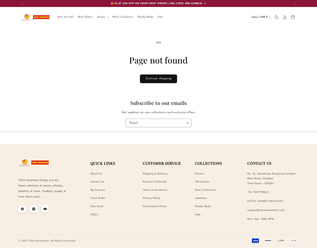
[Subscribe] (187, 123)
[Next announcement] (295, 3)
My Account (97, 189)
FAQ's (94, 214)
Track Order (98, 197)
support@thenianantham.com (266, 210)
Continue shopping (158, 78)
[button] (102, 17)
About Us (96, 173)
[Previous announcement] (22, 3)
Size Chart (97, 206)
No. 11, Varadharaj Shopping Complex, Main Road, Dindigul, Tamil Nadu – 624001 (271, 178)
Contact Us (97, 181)
